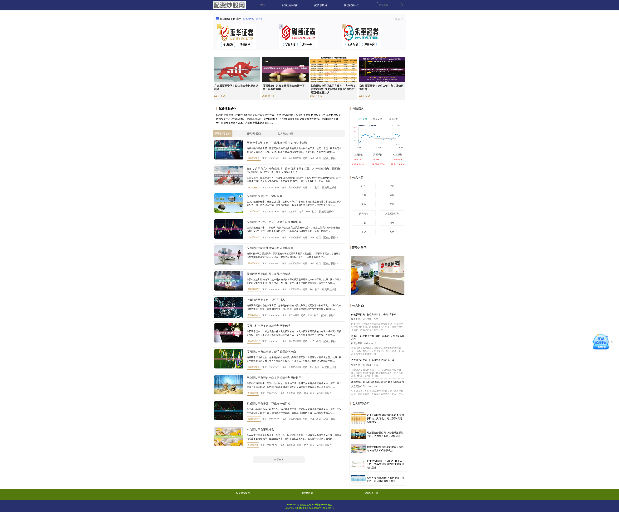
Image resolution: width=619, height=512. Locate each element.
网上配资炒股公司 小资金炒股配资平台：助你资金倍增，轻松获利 (385, 434)
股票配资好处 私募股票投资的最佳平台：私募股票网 (284, 87)
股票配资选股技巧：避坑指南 (264, 196)
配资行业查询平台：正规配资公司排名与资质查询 (277, 142)
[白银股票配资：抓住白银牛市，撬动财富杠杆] (382, 69)
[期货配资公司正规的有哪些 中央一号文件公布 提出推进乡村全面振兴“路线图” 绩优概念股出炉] (333, 69)
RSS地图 (316, 504)
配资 (392, 204)
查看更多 (279, 459)
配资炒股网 (320, 5)
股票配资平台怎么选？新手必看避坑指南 (271, 351)
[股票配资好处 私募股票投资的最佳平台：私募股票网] (285, 69)
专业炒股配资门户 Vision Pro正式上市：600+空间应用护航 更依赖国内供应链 (385, 464)
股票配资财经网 (317, 507)
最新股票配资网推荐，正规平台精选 (268, 274)
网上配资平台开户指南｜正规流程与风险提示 (274, 377)
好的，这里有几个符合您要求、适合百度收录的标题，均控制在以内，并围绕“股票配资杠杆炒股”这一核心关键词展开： (293, 170)
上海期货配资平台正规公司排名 (266, 300)
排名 (392, 222)
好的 (363, 222)
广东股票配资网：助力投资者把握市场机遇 (236, 87)
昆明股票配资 (254, 289)
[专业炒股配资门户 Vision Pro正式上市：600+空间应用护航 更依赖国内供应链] (358, 464)
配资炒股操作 (290, 5)
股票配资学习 (254, 187)
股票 (363, 195)
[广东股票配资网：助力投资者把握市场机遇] (237, 69)
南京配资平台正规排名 (260, 429)
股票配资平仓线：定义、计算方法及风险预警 (274, 222)
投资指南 (363, 213)
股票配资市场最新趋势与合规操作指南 (270, 248)
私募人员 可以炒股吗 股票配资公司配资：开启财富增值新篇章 (385, 479)
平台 (392, 185)
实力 (392, 231)
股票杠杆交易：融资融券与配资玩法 (268, 325)
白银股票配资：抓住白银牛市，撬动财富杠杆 (381, 87)
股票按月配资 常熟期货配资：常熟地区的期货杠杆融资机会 (385, 448)
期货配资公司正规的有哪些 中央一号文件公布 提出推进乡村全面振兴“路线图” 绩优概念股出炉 (333, 89)
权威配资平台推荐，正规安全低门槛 (268, 403)
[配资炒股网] (229, 4)
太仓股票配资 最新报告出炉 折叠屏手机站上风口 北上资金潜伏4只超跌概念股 (385, 418)
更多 (397, 19)
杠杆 (363, 185)
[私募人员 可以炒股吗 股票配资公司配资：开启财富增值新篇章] (358, 479)
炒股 (392, 195)
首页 (262, 5)
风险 (363, 204)
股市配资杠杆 (254, 263)
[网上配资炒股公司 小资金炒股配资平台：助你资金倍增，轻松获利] (358, 434)
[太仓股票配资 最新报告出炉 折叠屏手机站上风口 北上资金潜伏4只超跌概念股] (358, 418)
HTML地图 (326, 504)
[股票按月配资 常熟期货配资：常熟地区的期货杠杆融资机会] (358, 448)
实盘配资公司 (351, 5)
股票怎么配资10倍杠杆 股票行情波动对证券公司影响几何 (377, 328)
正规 (363, 231)
